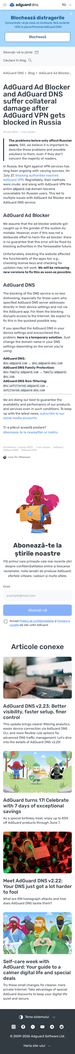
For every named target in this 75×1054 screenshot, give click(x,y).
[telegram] (52, 1026)
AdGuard (58, 447)
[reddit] (61, 1026)
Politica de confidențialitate (36, 621)
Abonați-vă (37, 610)
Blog (31, 73)
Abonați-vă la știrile (18, 52)
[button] (71, 13)
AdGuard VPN (29, 450)
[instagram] (13, 1026)
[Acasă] (24, 4)
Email (6, 586)
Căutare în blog (14, 60)
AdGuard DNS (13, 73)
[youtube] (42, 1026)
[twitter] (32, 1026)
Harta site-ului (34, 1046)
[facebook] (23, 1026)
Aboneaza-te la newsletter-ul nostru (30, 432)
